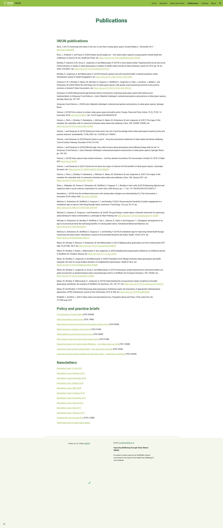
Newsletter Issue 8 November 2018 (71, 378)
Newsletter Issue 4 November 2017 (71, 398)
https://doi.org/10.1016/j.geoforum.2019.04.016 (144, 284)
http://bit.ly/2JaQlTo (69, 161)
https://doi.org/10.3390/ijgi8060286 (135, 292)
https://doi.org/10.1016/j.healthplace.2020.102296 (119, 58)
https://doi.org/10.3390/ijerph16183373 (73, 238)
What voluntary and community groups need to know (78, 339)
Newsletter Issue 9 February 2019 (71, 373)
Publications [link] (192, 3)
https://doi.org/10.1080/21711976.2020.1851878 (77, 208)
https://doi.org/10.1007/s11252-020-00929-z (112, 88)
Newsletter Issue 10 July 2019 (69, 368)
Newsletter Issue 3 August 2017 (70, 403)
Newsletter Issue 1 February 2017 (71, 413)
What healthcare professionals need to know (75, 334)
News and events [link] (177, 3)
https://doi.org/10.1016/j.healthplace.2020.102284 (77, 265)
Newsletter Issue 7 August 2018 (70, 383)
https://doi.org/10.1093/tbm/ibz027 (71, 227)
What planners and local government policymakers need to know (83, 324)
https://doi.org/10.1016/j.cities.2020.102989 (75, 126)
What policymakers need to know (70, 319)
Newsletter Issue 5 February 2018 (71, 393)
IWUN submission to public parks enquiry (73, 423)
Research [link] (163, 3)
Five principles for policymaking (70, 314)
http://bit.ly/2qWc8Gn (65, 50)
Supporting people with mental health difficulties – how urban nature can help (88, 344)
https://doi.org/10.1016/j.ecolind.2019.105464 (75, 276)
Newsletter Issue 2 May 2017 (69, 408)
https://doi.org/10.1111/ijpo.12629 (102, 254)
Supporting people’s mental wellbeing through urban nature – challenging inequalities (91, 354)
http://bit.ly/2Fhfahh (89, 196)
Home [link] (154, 3)
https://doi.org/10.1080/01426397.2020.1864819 (89, 169)
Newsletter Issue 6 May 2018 (69, 388)
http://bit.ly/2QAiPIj (78, 115)
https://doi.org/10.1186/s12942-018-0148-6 (114, 77)
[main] (111, 20)
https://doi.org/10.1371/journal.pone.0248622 (97, 246)
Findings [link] (204, 3)
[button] (220, 3)
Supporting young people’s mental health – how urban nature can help (85, 349)
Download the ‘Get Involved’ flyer (70, 418)
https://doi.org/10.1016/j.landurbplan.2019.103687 (138, 216)
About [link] (213, 3)
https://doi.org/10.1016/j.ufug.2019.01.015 (92, 69)
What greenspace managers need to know (74, 329)
